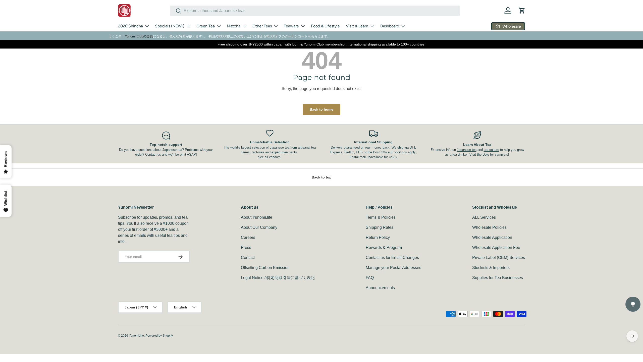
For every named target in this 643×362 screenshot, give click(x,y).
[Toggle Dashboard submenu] (403, 26)
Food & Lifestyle (325, 26)
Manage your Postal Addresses (393, 267)
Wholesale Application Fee (496, 247)
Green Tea (205, 26)
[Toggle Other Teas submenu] (276, 26)
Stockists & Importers (491, 267)
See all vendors (269, 157)
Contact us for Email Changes (392, 257)
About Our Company (259, 227)
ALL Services (484, 217)
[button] (521, 10)
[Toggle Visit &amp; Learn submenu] (372, 26)
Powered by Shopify (159, 335)
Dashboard (389, 26)
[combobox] (315, 11)
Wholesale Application (492, 237)
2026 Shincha (130, 26)
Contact (248, 257)
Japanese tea (466, 150)
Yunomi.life (136, 335)
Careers (248, 237)
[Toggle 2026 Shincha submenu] (147, 26)
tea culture (491, 150)
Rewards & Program (384, 247)
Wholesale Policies (489, 227)
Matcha (233, 26)
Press (246, 247)
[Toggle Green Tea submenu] (219, 26)
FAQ (370, 278)
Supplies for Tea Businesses (497, 278)
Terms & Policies (381, 217)
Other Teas (262, 26)
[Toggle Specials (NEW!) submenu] (188, 26)
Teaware (291, 26)
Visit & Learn (357, 26)
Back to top (322, 177)
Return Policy (378, 237)
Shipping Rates (379, 227)
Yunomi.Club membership (324, 44)
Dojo (486, 154)
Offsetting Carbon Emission (265, 267)
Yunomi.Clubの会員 (139, 36)
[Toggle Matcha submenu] (244, 26)
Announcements (380, 288)
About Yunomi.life (256, 217)
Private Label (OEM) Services (498, 257)
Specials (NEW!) (169, 26)
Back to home (321, 109)
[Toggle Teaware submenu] (303, 26)
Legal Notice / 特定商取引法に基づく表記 (278, 278)
